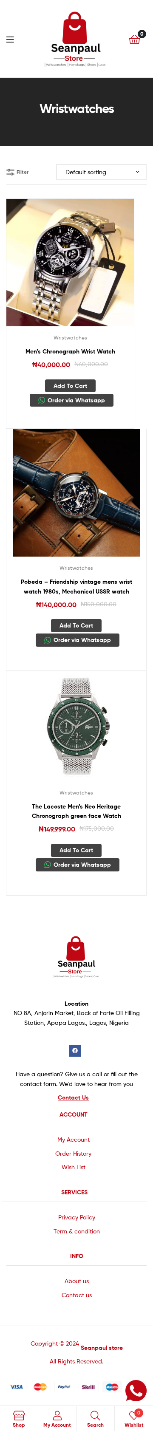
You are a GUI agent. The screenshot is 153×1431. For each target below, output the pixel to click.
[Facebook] (75, 1051)
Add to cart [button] (70, 386)
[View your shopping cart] (134, 39)
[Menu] (12, 38)
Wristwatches (70, 337)
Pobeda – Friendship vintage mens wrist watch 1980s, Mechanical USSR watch (76, 586)
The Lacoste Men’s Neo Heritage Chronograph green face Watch (76, 811)
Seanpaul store (102, 1348)
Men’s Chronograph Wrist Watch (70, 351)
